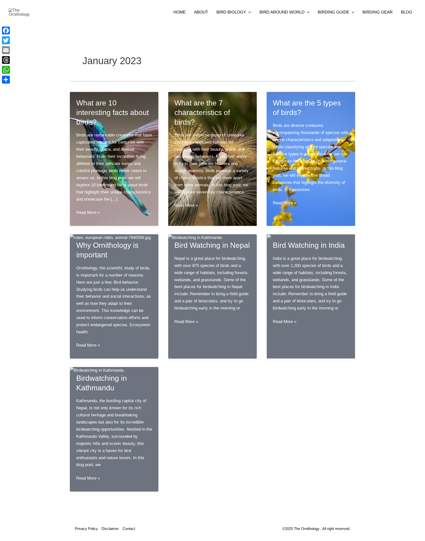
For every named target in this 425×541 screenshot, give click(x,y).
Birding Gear (378, 12)
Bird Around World (281, 12)
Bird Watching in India (309, 245)
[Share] (6, 80)
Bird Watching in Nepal (212, 245)
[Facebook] (6, 30)
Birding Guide (333, 12)
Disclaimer (110, 528)
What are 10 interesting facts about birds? (112, 112)
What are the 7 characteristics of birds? (202, 112)
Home (179, 12)
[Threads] (6, 60)
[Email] (6, 50)
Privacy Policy (86, 528)
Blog (406, 12)
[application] (248, 12)
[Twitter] (6, 40)
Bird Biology (231, 12)
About (201, 12)
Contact (128, 528)
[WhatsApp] (6, 70)
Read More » (88, 213)
